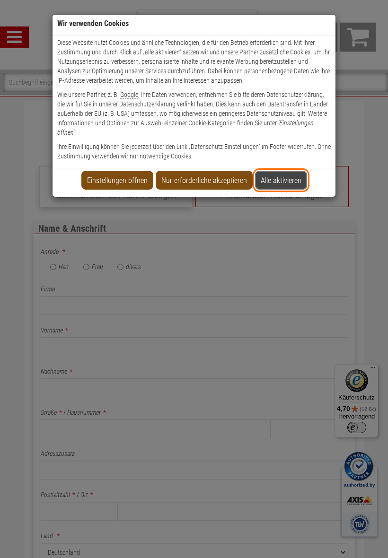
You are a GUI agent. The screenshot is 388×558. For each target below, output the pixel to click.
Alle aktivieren (281, 180)
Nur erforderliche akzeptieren (204, 180)
